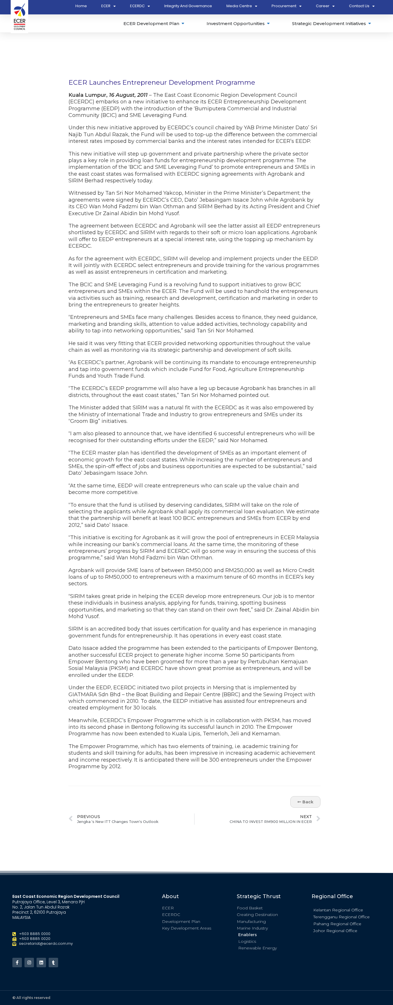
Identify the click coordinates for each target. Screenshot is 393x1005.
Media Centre (239, 6)
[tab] (154, 23)
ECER (105, 6)
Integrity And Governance (188, 6)
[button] (346, 909)
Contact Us (359, 6)
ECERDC (137, 6)
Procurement (284, 6)
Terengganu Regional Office (341, 916)
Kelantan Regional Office (338, 910)
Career (322, 6)
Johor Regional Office (335, 930)
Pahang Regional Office (337, 923)
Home (81, 6)
